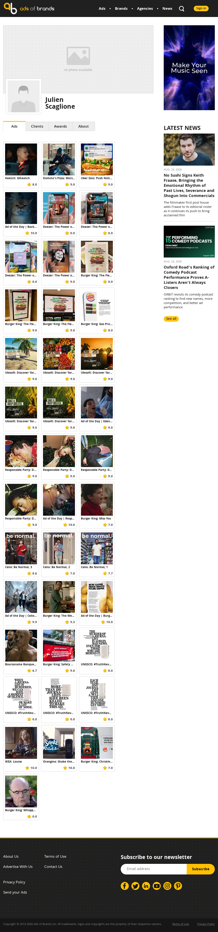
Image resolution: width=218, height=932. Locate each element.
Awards (60, 127)
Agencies (145, 9)
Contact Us (53, 867)
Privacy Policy (14, 883)
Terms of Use (55, 857)
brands (37, 8)
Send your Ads (15, 893)
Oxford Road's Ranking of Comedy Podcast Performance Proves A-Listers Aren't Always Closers (189, 277)
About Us (11, 857)
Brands (121, 9)
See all (171, 319)
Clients (37, 127)
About (83, 127)
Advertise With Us (18, 867)
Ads (102, 9)
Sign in (201, 8)
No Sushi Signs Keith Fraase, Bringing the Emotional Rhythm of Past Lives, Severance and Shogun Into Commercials (189, 186)
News (167, 9)
